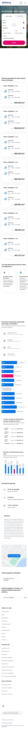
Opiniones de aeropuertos (8, 667)
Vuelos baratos (5, 611)
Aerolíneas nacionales (7, 657)
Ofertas (3, 633)
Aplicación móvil (5, 648)
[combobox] (12, 22)
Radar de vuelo (5, 651)
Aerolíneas (4, 654)
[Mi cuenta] (21, 3)
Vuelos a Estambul (12, 7)
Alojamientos (5, 618)
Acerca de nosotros (6, 684)
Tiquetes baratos (6, 624)
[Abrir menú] (25, 3)
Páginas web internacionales (10, 713)
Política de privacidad (7, 723)
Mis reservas (5, 691)
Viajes (3, 614)
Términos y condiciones (7, 720)
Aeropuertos (5, 663)
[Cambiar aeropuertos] (14, 24)
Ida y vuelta (9, 16)
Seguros (4, 636)
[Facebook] (3, 706)
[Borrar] (23, 22)
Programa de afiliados (7, 688)
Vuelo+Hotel (5, 621)
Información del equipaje (8, 673)
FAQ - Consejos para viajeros (9, 676)
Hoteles (3, 627)
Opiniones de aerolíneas (7, 660)
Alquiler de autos (6, 630)
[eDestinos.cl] (3, 8)
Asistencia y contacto (7, 694)
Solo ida (20, 16)
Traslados (4, 639)
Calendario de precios (7, 670)
